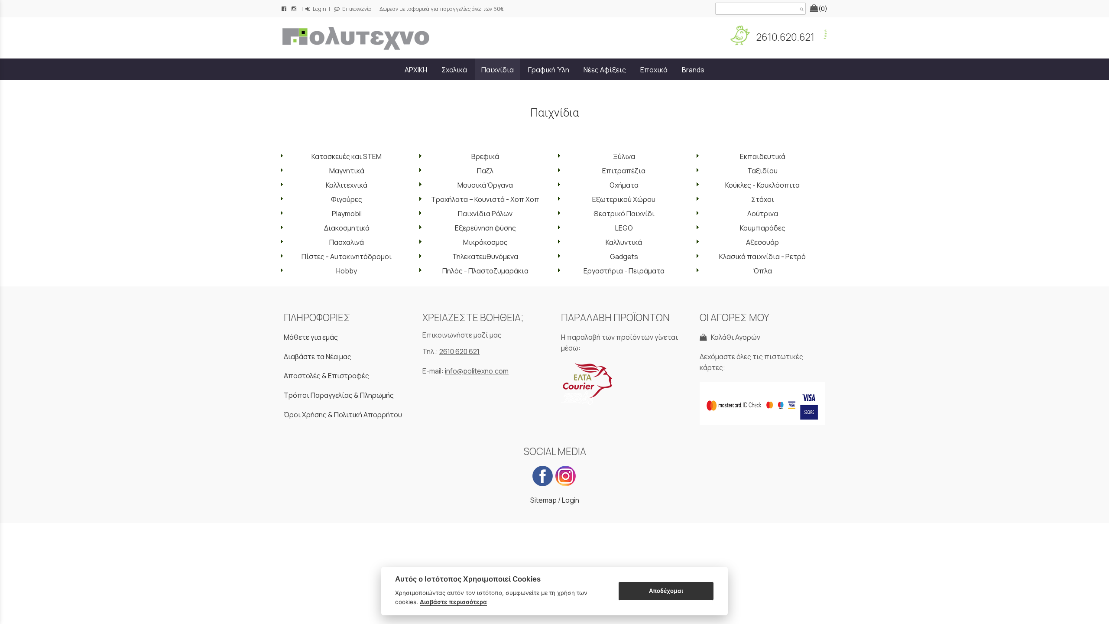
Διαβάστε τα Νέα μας (317, 356)
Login (318, 9)
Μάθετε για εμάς (311, 337)
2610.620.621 (784, 37)
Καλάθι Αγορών (734, 337)
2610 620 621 (459, 351)
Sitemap (543, 500)
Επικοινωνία (356, 9)
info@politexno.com (477, 371)
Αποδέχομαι (666, 590)
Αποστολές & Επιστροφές (326, 375)
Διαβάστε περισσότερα (453, 601)
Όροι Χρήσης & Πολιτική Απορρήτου (343, 414)
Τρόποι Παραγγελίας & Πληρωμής (339, 395)
